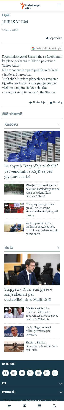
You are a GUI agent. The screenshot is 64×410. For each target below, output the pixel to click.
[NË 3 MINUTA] (39, 405)
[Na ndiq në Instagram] (13, 373)
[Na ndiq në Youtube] (22, 373)
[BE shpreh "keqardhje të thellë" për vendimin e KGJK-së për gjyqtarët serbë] (32, 146)
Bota (9, 247)
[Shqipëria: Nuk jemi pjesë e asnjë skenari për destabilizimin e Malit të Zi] (32, 269)
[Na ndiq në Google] (55, 373)
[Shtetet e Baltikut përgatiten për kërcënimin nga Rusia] (14, 346)
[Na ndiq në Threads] (38, 373)
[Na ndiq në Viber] (46, 373)
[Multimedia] (9, 405)
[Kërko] (54, 405)
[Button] (54, 38)
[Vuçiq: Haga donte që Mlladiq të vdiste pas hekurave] (14, 331)
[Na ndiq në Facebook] (5, 373)
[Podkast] (24, 405)
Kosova (11, 124)
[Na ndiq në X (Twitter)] (30, 373)
